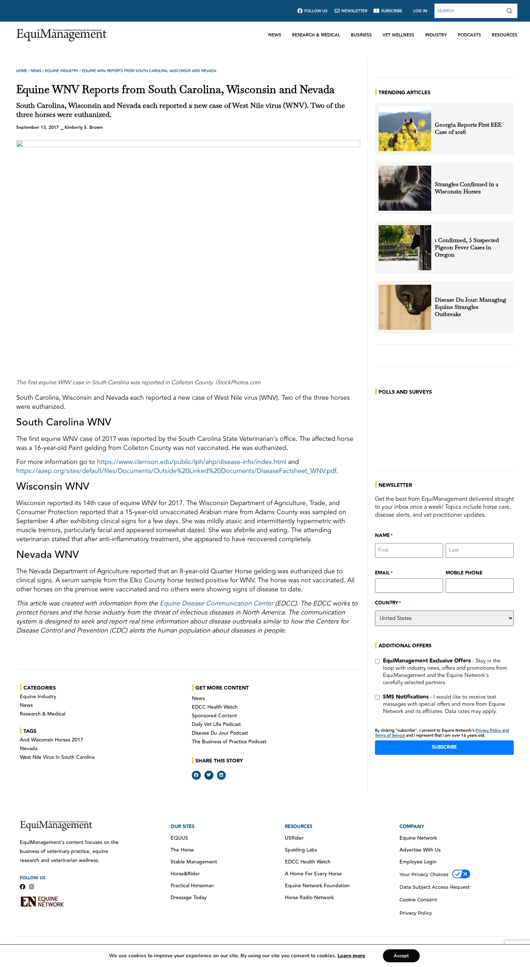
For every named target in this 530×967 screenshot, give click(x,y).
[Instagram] (31, 886)
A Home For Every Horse (313, 874)
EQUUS (179, 838)
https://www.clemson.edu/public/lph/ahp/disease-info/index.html (191, 462)
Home (21, 71)
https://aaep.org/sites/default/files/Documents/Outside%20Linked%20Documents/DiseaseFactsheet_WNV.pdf (176, 471)
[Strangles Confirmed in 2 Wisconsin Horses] (405, 188)
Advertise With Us (420, 850)
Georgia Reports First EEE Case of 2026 (468, 128)
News (274, 35)
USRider (294, 838)
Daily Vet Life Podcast (216, 724)
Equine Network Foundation (317, 886)
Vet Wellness (398, 35)
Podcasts (469, 35)
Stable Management (194, 862)
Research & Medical (316, 35)
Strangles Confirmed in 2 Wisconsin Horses (466, 188)
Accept (401, 956)
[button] (196, 775)
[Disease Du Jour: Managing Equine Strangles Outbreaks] (405, 307)
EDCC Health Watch (215, 707)
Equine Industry (61, 71)
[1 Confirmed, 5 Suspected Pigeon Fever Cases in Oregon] (405, 247)
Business (361, 35)
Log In (420, 11)
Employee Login (418, 862)
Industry (436, 35)
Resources (504, 35)
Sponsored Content (214, 716)
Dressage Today (189, 898)
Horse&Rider (185, 874)
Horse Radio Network (309, 898)
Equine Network (418, 838)
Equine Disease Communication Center (216, 603)
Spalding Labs (301, 850)
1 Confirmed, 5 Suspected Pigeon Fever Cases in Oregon (467, 247)
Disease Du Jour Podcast (220, 733)
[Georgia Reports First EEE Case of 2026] (405, 128)
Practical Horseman (192, 886)
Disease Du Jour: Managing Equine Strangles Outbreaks (470, 307)
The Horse (182, 850)
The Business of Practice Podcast (229, 742)
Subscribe (444, 747)
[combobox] (469, 11)
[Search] (510, 11)
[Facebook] (22, 886)
